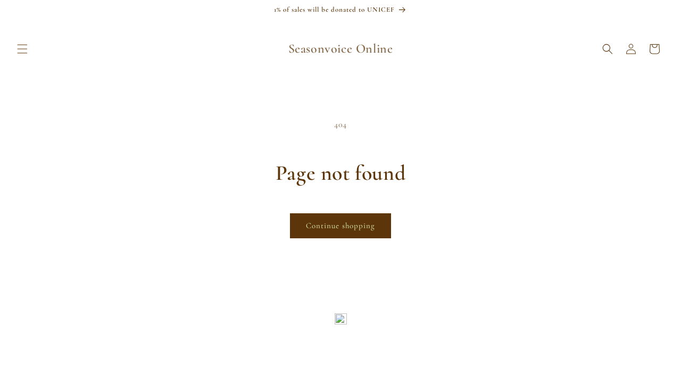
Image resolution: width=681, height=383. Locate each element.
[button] (22, 49)
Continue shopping (340, 225)
